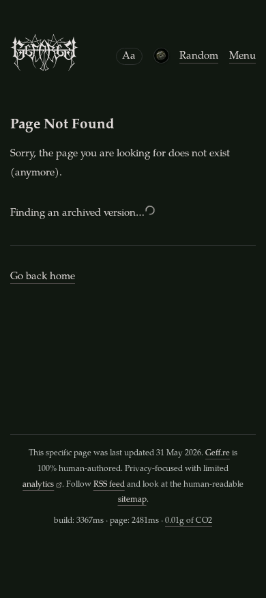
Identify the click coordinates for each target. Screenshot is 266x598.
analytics (38, 485)
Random (198, 56)
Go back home (42, 277)
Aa (129, 56)
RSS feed (109, 485)
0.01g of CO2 (188, 521)
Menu (242, 56)
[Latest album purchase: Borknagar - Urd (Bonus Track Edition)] (161, 55)
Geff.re (217, 453)
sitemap (132, 500)
